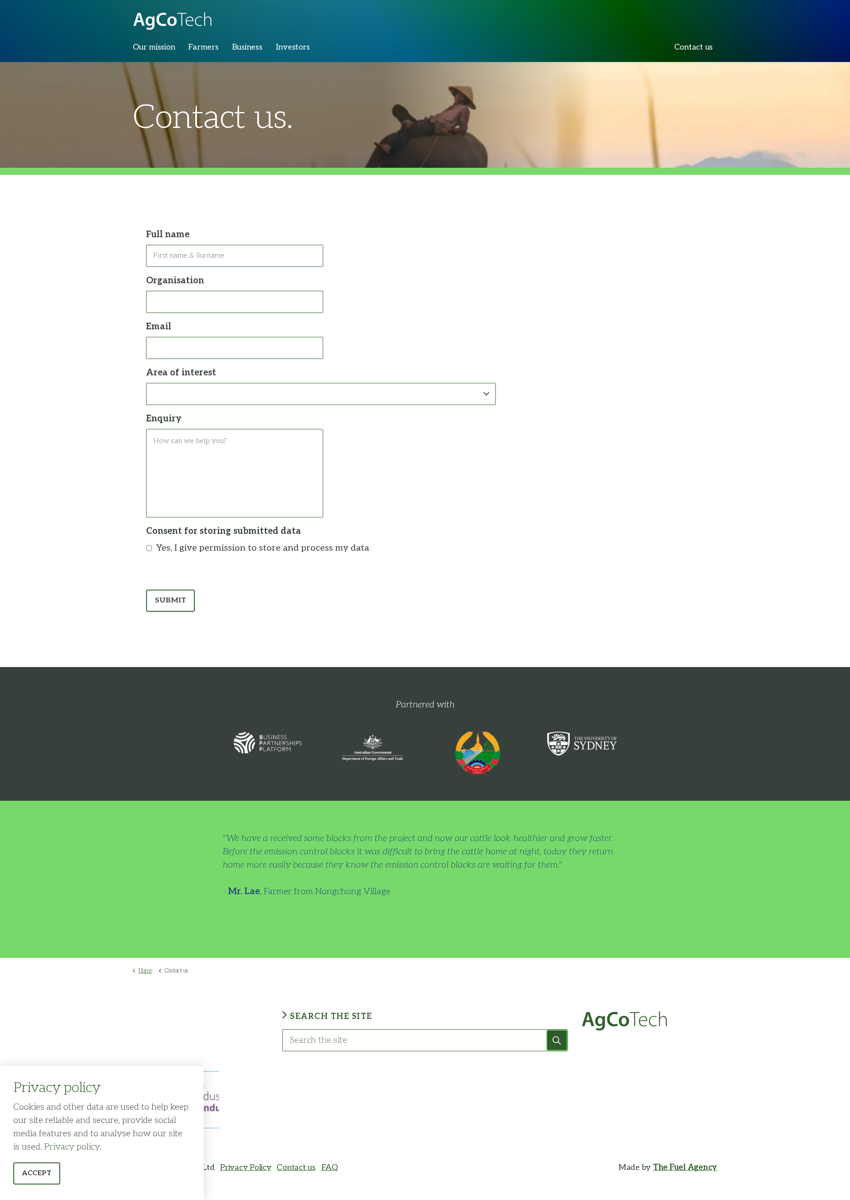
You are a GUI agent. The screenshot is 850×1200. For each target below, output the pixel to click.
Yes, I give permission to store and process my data (262, 548)
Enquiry (164, 418)
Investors (293, 47)
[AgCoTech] (172, 18)
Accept (36, 1173)
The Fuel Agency (685, 1167)
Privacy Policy (245, 1167)
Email (158, 326)
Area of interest (181, 372)
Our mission (154, 47)
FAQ (329, 1167)
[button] (557, 1040)
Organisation (175, 280)
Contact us (693, 47)
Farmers (203, 47)
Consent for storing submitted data (223, 531)
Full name (167, 234)
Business (247, 47)
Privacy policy (72, 1147)
